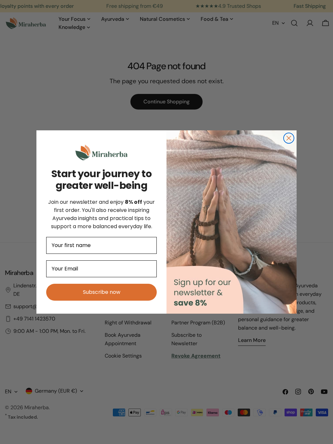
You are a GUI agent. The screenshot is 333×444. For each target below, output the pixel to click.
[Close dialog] (289, 138)
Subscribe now (101, 292)
